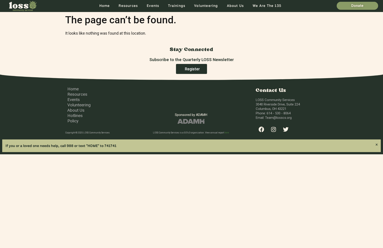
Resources (128, 5)
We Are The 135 (267, 5)
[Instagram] (273, 129)
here (227, 132)
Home (104, 5)
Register (192, 69)
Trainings (176, 5)
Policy (72, 120)
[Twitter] (285, 129)
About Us (235, 5)
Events (153, 5)
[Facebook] (261, 129)
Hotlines (75, 115)
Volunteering (206, 5)
